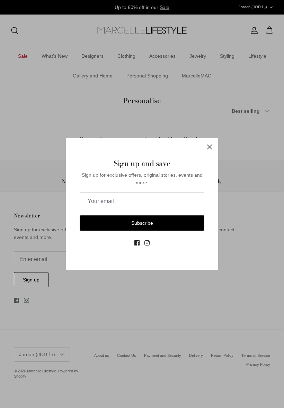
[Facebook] (137, 242)
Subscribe (142, 223)
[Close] (209, 147)
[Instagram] (147, 242)
